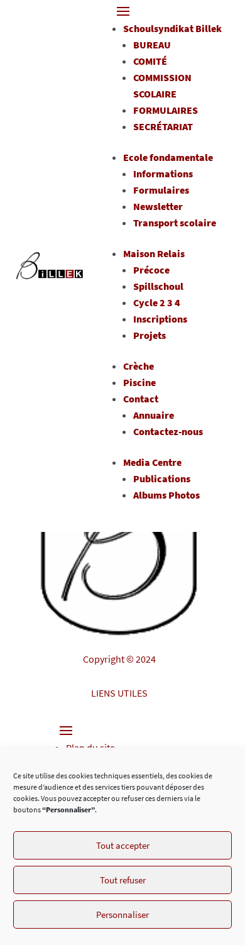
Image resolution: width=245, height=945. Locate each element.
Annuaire (153, 415)
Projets (149, 335)
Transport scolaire (174, 222)
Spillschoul (158, 286)
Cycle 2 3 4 (156, 302)
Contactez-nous (168, 431)
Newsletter (158, 206)
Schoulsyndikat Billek (172, 28)
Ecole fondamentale (168, 157)
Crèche (138, 366)
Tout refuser (123, 880)
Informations (163, 173)
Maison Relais (154, 253)
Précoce (151, 269)
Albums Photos (166, 495)
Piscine (139, 382)
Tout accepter (123, 845)
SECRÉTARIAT (163, 126)
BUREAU (152, 44)
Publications (161, 478)
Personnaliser (122, 914)
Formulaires (161, 190)
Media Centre (152, 462)
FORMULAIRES (165, 110)
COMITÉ (150, 61)
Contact (140, 398)
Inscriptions (160, 318)
